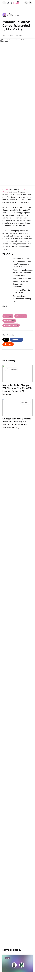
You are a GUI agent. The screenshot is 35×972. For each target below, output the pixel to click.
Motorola (6, 189)
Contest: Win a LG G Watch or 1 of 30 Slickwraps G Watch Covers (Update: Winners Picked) (16, 423)
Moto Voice (21, 316)
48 (8, 35)
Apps (8, 316)
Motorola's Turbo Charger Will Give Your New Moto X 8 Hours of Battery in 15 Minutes (17, 389)
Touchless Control (11, 325)
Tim (10, 14)
